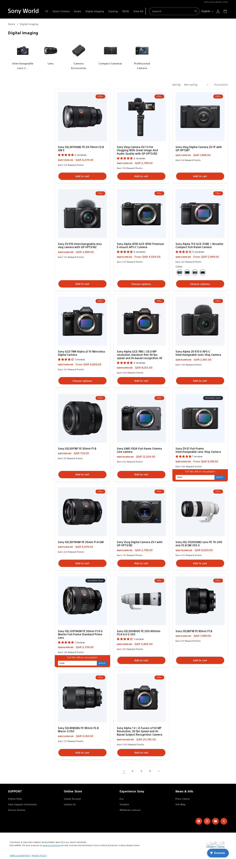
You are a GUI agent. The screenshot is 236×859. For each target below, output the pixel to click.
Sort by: (176, 84)
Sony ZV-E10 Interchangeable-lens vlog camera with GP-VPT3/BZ (80, 245)
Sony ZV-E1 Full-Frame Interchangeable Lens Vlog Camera (198, 450)
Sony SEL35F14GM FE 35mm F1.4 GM (81, 542)
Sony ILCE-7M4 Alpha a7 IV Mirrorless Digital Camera (81, 353)
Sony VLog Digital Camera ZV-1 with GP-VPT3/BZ (139, 543)
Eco (122, 798)
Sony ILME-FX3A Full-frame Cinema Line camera (139, 450)
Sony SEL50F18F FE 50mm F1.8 (77, 448)
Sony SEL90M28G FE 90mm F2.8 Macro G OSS (78, 729)
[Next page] (158, 771)
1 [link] (124, 771)
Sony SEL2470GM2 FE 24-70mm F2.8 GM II (81, 148)
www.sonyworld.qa (51, 845)
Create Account (72, 798)
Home (11, 24)
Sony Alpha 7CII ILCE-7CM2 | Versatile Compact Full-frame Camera (199, 245)
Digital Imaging (29, 24)
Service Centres (17, 810)
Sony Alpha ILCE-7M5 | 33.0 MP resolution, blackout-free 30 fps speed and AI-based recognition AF (139, 355)
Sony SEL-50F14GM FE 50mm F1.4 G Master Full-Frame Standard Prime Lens (80, 634)
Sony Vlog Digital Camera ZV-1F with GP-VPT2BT (199, 148)
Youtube (124, 804)
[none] (179, 272)
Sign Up (219, 477)
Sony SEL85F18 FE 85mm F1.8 (194, 631)
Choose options (141, 283)
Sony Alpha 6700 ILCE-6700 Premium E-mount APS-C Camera (140, 245)
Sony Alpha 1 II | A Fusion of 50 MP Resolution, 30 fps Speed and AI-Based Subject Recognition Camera (139, 731)
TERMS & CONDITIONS (20, 855)
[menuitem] (46, 11)
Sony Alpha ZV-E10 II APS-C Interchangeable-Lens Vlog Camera (198, 353)
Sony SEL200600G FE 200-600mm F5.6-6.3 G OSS (139, 632)
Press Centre (182, 798)
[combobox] (174, 11)
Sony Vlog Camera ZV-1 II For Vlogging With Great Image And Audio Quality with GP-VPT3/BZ (137, 150)
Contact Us (70, 804)
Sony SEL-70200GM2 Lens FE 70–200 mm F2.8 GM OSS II (199, 543)
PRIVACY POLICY (39, 855)
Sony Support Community (22, 804)
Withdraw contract (130, 810)
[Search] (195, 11)
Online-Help (15, 798)
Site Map (180, 804)
